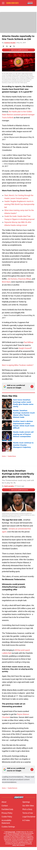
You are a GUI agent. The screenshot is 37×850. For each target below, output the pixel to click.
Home (4, 456)
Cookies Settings (8, 827)
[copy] (14, 46)
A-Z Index (26, 820)
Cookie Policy (7, 817)
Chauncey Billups (24, 279)
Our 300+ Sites (28, 806)
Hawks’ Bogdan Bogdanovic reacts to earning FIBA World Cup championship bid (19, 204)
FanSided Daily (7, 809)
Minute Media (11, 832)
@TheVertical (7, 134)
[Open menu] (3, 3)
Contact (5, 806)
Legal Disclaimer (28, 817)
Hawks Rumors (12, 788)
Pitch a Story (27, 809)
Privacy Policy (7, 813)
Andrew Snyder (10, 43)
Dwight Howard (25, 348)
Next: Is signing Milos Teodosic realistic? (17, 365)
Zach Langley (9, 486)
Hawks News (12, 456)
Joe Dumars (12, 279)
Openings (26, 802)
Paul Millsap (28, 342)
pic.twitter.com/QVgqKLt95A (13, 313)
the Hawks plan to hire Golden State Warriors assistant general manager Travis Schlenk (18, 115)
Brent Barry (6, 282)
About (4, 802)
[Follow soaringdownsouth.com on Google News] (31, 386)
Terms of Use (27, 813)
